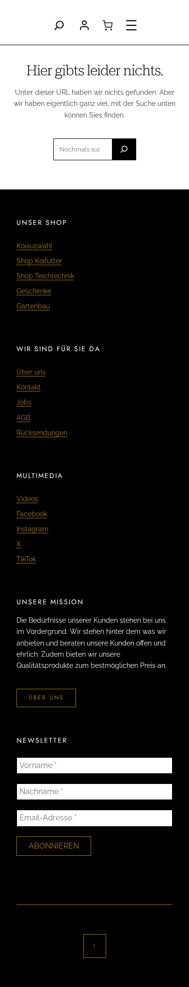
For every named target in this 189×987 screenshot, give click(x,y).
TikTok (26, 559)
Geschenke (33, 291)
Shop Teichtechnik (45, 276)
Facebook (31, 514)
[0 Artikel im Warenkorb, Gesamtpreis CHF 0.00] (107, 25)
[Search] (59, 25)
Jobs (24, 402)
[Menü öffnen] (131, 25)
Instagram (32, 529)
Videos (27, 499)
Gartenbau (33, 306)
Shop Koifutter (39, 261)
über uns (46, 697)
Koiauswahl (34, 246)
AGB (23, 418)
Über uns (31, 372)
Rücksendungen (41, 433)
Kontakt (28, 387)
